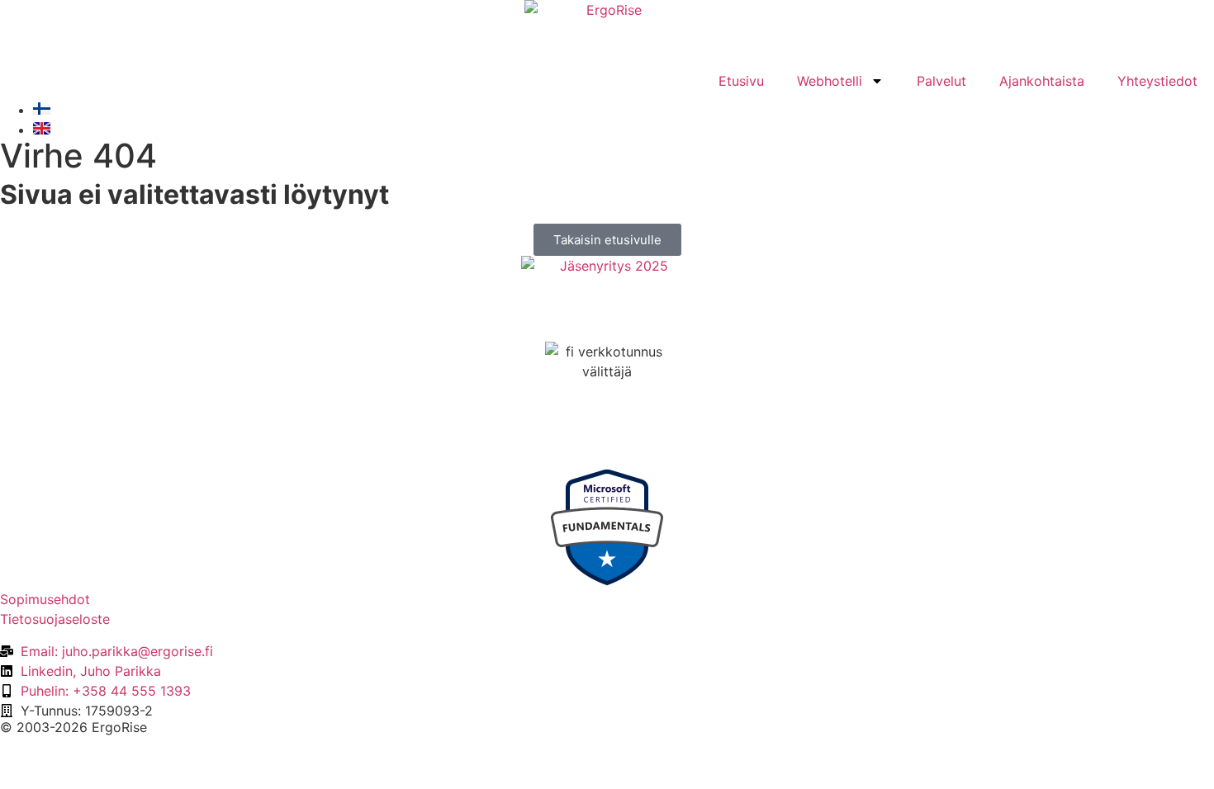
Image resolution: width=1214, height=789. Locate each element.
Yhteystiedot (1157, 81)
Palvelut (941, 81)
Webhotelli (829, 81)
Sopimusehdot (45, 599)
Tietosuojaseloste (55, 619)
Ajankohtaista (1041, 81)
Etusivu (741, 81)
